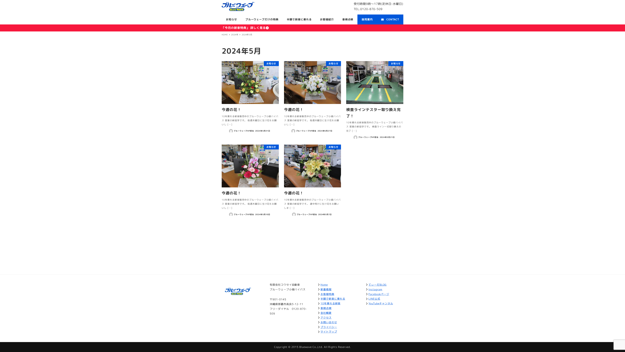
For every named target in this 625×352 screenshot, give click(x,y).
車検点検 (326, 308)
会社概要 (326, 313)
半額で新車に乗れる (332, 299)
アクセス (326, 317)
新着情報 (326, 289)
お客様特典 (327, 294)
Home (324, 284)
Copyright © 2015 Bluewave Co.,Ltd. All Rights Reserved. (312, 347)
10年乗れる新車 (330, 303)
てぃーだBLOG (377, 284)
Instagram (375, 289)
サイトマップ (328, 331)
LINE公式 (374, 299)
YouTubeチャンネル (380, 303)
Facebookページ (378, 294)
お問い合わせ (328, 322)
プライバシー (328, 327)
